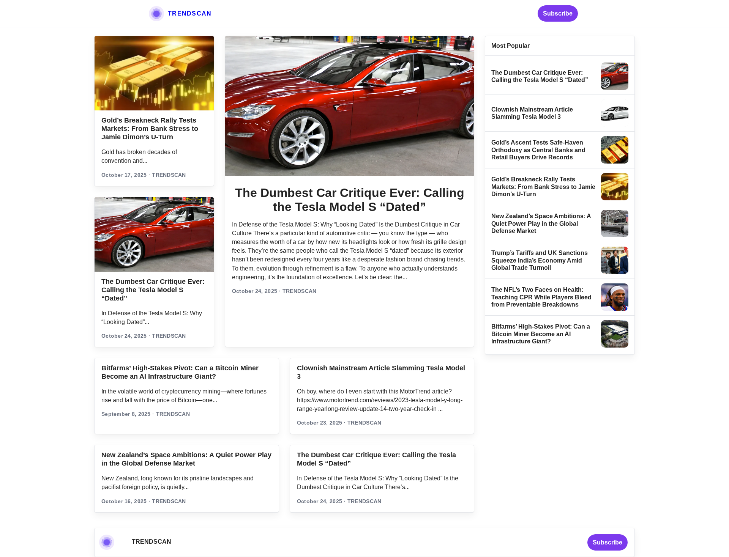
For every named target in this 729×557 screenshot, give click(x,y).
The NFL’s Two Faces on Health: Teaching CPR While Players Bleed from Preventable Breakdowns (541, 297)
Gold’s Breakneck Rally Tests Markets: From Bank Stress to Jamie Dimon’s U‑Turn (149, 128)
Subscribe (558, 13)
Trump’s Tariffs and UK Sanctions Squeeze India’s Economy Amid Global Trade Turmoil (539, 260)
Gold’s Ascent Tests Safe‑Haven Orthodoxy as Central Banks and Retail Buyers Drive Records (538, 149)
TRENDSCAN (190, 13)
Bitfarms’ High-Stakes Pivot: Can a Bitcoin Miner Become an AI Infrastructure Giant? (540, 334)
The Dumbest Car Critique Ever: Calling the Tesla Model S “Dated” (153, 290)
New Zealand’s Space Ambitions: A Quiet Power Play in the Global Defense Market (541, 223)
